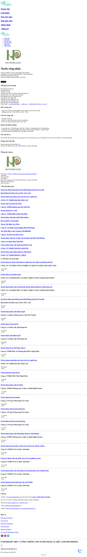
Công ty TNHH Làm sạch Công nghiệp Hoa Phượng (22, 174)
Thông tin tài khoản (6, 529)
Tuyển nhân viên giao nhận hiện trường (15, 217)
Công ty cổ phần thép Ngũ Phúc (12, 241)
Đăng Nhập (7, 46)
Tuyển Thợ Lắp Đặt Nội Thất (11, 203)
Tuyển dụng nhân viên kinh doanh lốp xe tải (16, 245)
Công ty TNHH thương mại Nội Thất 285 (15, 207)
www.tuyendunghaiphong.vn (14, 497)
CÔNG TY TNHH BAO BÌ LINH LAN (14, 200)
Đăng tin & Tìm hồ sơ (6, 518)
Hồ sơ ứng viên (5, 526)
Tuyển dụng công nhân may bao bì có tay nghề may (19, 197)
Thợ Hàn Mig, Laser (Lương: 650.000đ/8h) (16, 231)
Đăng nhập (6, 25)
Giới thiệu (5, 13)
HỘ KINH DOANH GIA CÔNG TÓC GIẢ (16, 193)
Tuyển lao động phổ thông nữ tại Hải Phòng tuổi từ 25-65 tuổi (22, 190)
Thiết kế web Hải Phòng (12, 508)
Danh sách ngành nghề (7, 523)
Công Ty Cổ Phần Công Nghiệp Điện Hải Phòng (18, 228)
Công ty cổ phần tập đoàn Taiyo (12, 234)
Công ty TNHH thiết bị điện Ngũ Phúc (14, 214)
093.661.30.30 (24, 502)
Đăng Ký (6, 44)
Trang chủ (5, 9)
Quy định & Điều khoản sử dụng (9, 532)
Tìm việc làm (6, 17)
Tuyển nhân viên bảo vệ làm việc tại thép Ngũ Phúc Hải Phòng (23, 238)
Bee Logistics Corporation (10, 221)
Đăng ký (5, 29)
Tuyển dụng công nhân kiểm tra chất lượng (16, 252)
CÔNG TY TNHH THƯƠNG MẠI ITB (14, 248)
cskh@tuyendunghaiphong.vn (13, 505)
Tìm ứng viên (6, 21)
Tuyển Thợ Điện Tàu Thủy (10, 224)
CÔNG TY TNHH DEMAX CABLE (13, 255)
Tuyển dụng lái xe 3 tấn (9, 210)
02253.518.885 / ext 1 (13, 502)
